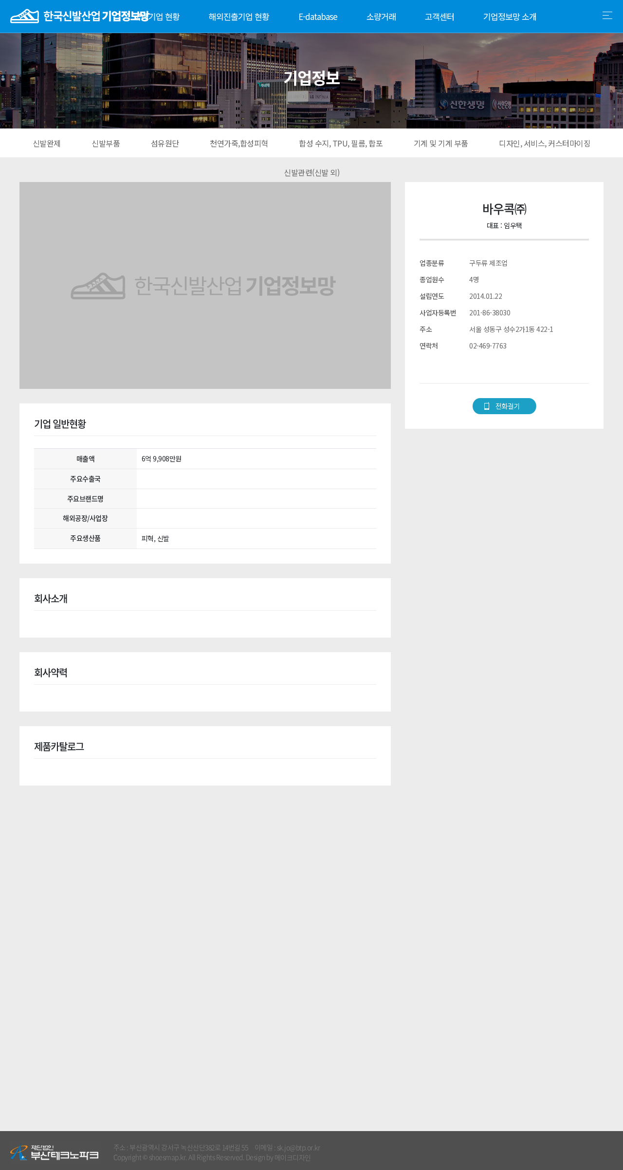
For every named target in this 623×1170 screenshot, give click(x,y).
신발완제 (47, 143)
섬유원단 (165, 143)
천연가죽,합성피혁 (239, 143)
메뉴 (607, 15)
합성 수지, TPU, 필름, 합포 (341, 143)
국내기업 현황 (157, 16)
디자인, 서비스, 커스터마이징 (544, 143)
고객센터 (439, 16)
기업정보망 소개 (509, 16)
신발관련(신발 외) (311, 172)
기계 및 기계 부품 (441, 143)
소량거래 (381, 16)
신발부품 (106, 143)
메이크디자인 (293, 1157)
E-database (317, 16)
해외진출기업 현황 (239, 16)
